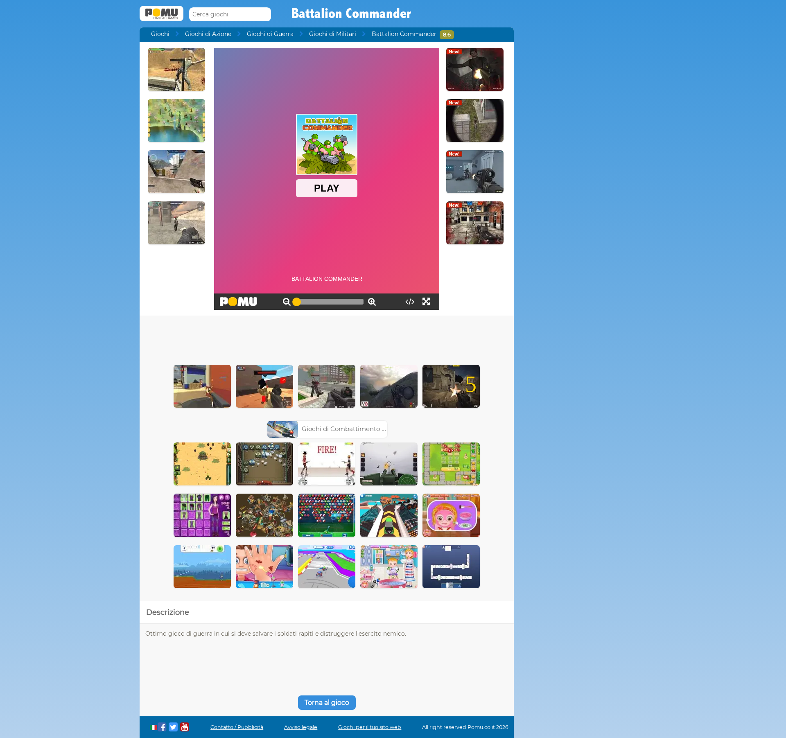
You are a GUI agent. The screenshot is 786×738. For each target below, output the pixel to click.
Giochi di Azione (208, 34)
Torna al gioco (327, 702)
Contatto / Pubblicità (236, 727)
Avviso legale (300, 727)
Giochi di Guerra (270, 34)
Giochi (160, 34)
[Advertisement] (327, 338)
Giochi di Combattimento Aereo (351, 429)
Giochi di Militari (332, 34)
